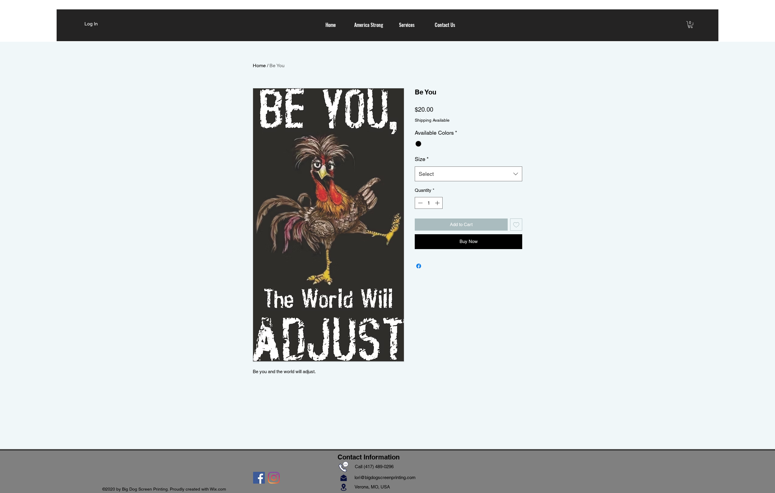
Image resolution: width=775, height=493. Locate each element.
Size (422, 159)
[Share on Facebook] (418, 266)
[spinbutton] (429, 203)
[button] (690, 24)
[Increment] (438, 203)
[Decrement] (420, 203)
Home (259, 65)
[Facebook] (259, 478)
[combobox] (468, 174)
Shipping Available (432, 120)
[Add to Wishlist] (516, 225)
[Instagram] (274, 478)
